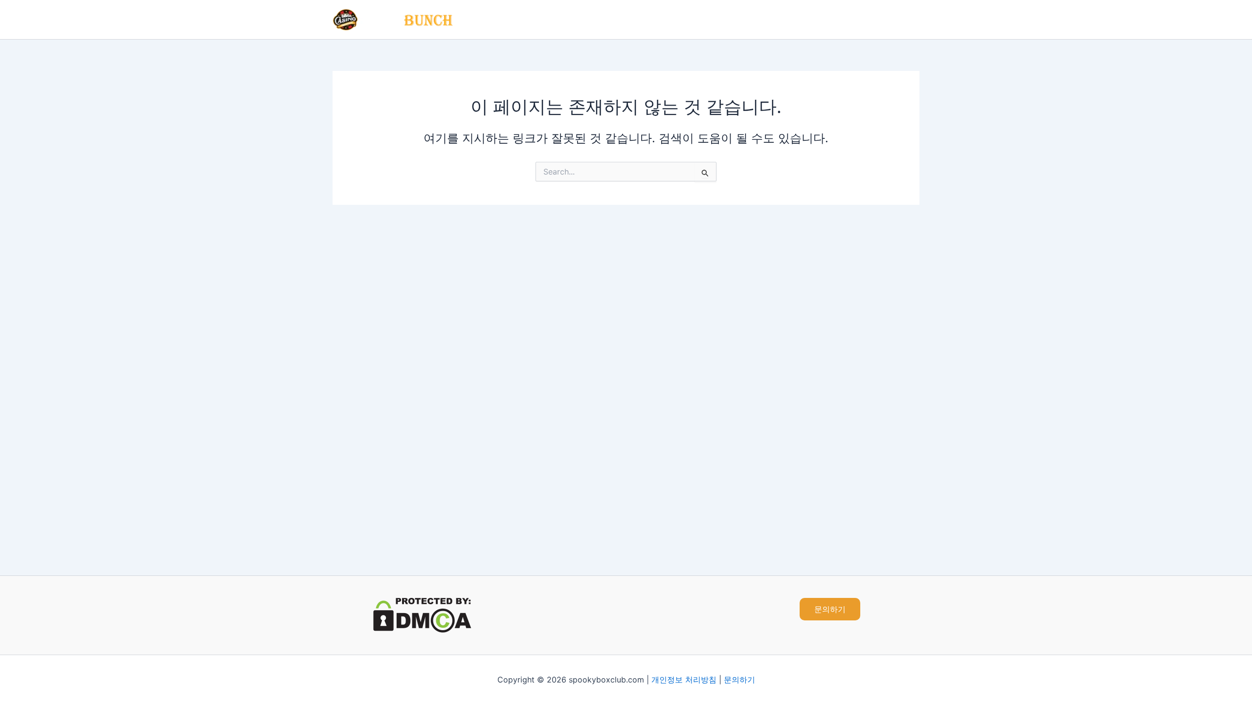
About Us (836, 19)
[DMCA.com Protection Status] (422, 614)
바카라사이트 (725, 19)
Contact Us (891, 19)
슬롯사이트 (784, 19)
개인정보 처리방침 (683, 679)
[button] (830, 609)
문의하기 (739, 679)
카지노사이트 (662, 19)
